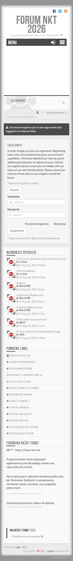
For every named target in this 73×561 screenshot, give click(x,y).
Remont (20, 283)
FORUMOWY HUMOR (20, 394)
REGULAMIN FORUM (20, 368)
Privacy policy (31, 183)
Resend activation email (46, 238)
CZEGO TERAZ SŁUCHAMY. (24, 388)
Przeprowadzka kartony (29, 307)
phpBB (17, 547)
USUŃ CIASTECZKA (20, 381)
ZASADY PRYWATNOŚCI (22, 362)
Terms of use (14, 183)
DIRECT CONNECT (19, 401)
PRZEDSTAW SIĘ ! (19, 420)
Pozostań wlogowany (37, 224)
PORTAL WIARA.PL (19, 407)
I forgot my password (19, 238)
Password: (13, 209)
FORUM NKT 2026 (36, 24)
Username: (13, 196)
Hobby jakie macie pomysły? (31, 319)
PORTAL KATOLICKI (20, 414)
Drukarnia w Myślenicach (29, 295)
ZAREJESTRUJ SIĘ (19, 355)
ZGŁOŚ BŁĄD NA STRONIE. (24, 427)
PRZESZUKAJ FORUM (21, 433)
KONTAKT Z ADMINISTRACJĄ (25, 375)
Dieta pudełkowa (25, 271)
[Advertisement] (36, 69)
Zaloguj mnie (17, 230)
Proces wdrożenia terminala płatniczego (38, 331)
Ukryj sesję (60, 224)
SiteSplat (50, 551)
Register (14, 189)
